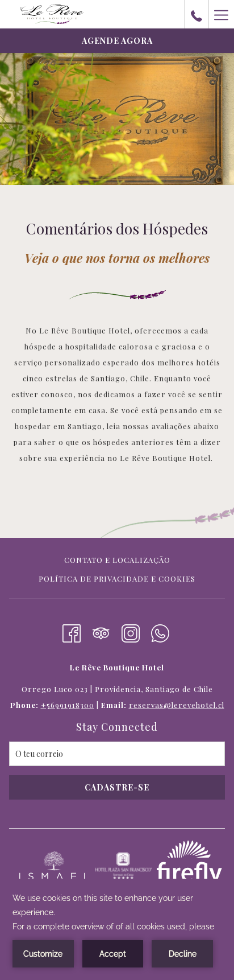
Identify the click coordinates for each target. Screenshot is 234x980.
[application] (117, 929)
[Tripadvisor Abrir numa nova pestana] (101, 631)
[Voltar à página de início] (52, 14)
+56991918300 (67, 705)
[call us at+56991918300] (196, 14)
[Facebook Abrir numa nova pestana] (71, 631)
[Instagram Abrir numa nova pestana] (131, 631)
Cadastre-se (117, 787)
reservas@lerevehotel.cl (176, 705)
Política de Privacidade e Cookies (117, 578)
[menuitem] (117, 561)
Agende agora (117, 40)
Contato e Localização (117, 560)
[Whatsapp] (160, 631)
